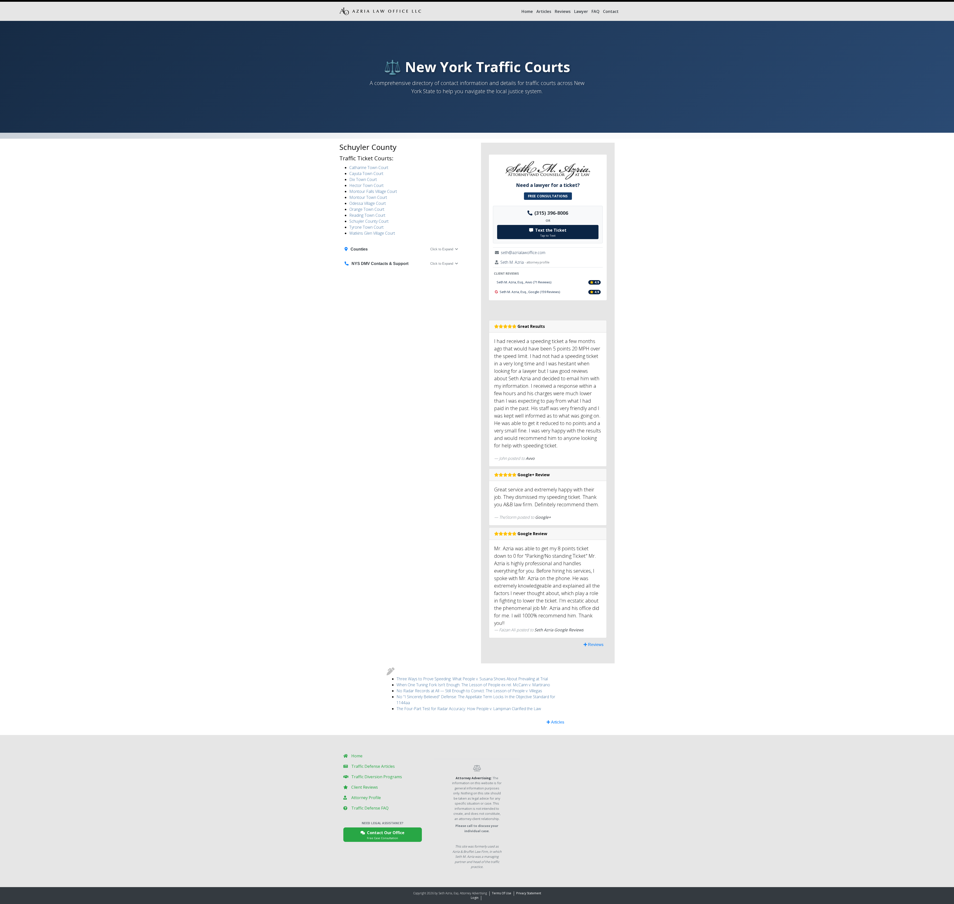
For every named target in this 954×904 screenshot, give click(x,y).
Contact (611, 11)
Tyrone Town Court (366, 227)
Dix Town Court (363, 179)
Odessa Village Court (367, 203)
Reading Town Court (367, 215)
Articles (543, 11)
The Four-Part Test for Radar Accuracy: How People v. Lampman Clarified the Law (469, 708)
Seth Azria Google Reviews (559, 630)
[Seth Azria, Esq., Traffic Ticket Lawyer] (380, 11)
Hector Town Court (366, 185)
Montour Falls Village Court (373, 191)
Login (474, 898)
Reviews (563, 11)
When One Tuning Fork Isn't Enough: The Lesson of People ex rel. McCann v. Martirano (473, 685)
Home (527, 11)
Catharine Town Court (368, 167)
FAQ (595, 11)
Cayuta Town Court (366, 173)
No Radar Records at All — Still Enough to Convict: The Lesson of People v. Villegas (469, 690)
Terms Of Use (501, 893)
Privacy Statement (528, 893)
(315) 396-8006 (551, 213)
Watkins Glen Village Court (372, 233)
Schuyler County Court (369, 221)
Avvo (530, 458)
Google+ (543, 517)
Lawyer (581, 11)
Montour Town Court (368, 197)
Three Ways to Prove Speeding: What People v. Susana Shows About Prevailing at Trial (472, 679)
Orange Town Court (366, 209)
